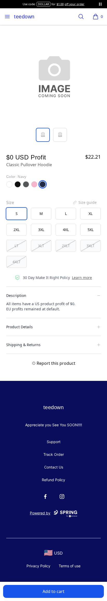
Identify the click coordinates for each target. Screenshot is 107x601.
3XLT (90, 245)
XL (90, 213)
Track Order (53, 454)
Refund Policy (53, 480)
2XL (16, 229)
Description (16, 295)
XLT (41, 245)
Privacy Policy (38, 566)
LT (16, 245)
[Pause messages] (100, 4)
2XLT (66, 245)
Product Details (19, 326)
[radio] (16, 214)
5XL (90, 229)
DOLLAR (43, 4)
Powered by (40, 513)
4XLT (16, 261)
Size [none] (10, 202)
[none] (84, 202)
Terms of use (70, 566)
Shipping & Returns (23, 344)
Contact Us (53, 467)
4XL (66, 229)
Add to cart (53, 591)
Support (54, 441)
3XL (41, 229)
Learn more (82, 277)
